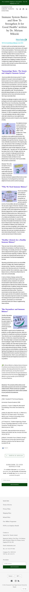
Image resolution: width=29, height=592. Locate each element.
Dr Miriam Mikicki (12, 43)
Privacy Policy (6, 509)
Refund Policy (6, 517)
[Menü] (26, 9)
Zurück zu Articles (15, 456)
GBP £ (18, 576)
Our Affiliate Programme (9, 521)
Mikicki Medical (21, 374)
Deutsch (10, 576)
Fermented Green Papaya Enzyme (8, 9)
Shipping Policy (7, 513)
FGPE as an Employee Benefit (11, 526)
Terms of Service (7, 505)
